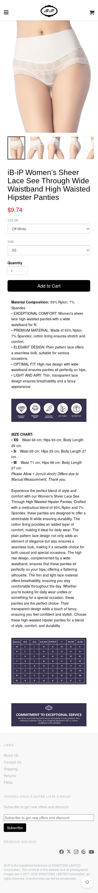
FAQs (8, 782)
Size (11, 242)
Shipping (11, 768)
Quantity (15, 262)
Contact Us (12, 762)
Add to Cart (49, 285)
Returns (10, 775)
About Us (11, 755)
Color (13, 220)
